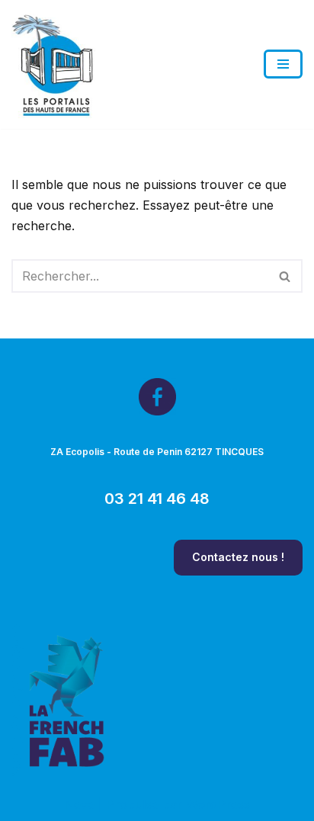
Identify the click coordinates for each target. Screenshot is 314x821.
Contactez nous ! (238, 556)
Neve (79, 804)
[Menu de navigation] (283, 64)
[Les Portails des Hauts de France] (53, 64)
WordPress (218, 804)
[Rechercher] (285, 276)
